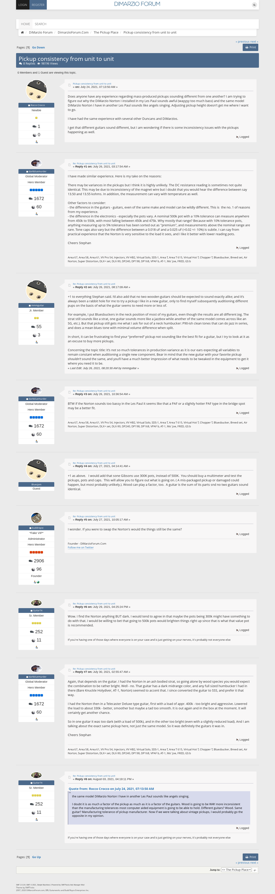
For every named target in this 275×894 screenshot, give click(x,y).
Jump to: (215, 869)
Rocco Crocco (38, 105)
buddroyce (37, 527)
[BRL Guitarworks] (38, 581)
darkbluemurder (37, 171)
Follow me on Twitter (81, 547)
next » (254, 41)
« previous (243, 41)
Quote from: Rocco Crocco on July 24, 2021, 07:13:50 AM (111, 789)
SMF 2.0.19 (20, 885)
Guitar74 (37, 610)
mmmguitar (37, 305)
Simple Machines (43, 885)
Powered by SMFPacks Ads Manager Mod (68, 885)
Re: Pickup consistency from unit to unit (94, 163)
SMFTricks (29, 887)
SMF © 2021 (31, 885)
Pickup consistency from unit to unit (92, 83)
